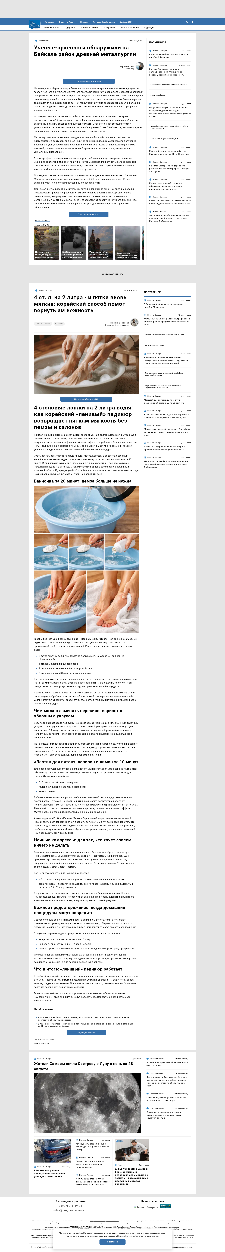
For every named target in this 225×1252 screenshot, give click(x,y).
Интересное (44, 41)
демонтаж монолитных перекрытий (160, 334)
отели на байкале (42, 220)
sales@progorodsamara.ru (70, 1210)
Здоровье (122, 1165)
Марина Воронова (119, 323)
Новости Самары (160, 51)
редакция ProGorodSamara (75, 470)
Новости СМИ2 (41, 225)
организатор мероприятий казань (165, 85)
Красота (59, 324)
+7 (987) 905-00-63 (84, 1229)
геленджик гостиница (44, 1039)
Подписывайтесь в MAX (89, 81)
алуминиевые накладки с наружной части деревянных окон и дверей (163, 386)
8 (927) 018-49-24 (70, 1205)
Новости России (159, 211)
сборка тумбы (180, 126)
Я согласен (112, 1242)
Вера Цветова (127, 66)
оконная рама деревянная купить (165, 139)
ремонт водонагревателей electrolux (166, 373)
